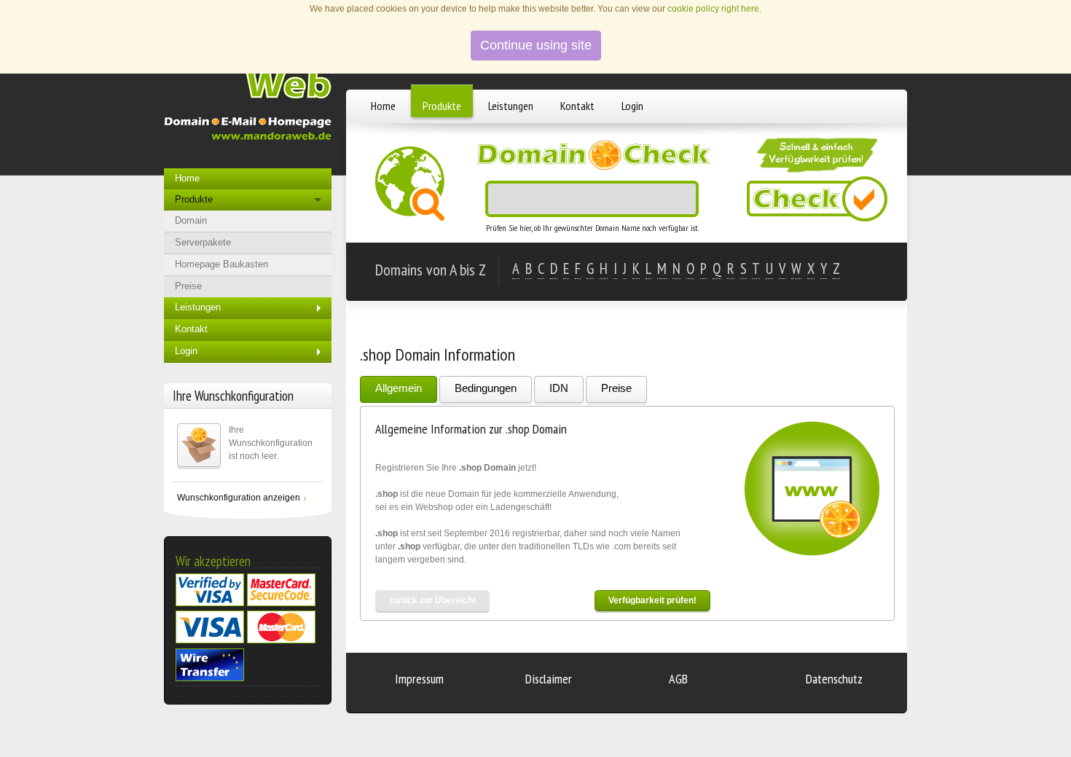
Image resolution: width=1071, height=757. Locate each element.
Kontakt (577, 105)
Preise (616, 388)
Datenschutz (834, 678)
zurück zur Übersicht (432, 600)
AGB (678, 678)
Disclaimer (548, 678)
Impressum (419, 678)
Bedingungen (486, 388)
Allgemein (398, 388)
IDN (558, 388)
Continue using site (536, 45)
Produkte (442, 105)
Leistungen (510, 105)
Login (632, 105)
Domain (191, 220)
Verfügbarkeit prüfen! (652, 600)
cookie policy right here (713, 9)
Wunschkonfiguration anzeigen (238, 498)
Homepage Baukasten (221, 264)
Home (383, 105)
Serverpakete (203, 242)
